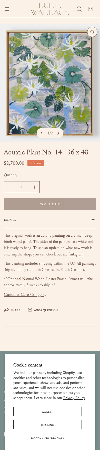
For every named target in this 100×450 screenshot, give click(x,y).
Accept (47, 411)
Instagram (76, 254)
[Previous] (42, 133)
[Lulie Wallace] (50, 9)
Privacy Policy (74, 398)
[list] (50, 83)
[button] (90, 9)
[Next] (58, 133)
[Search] (79, 9)
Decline (47, 424)
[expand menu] (7, 9)
